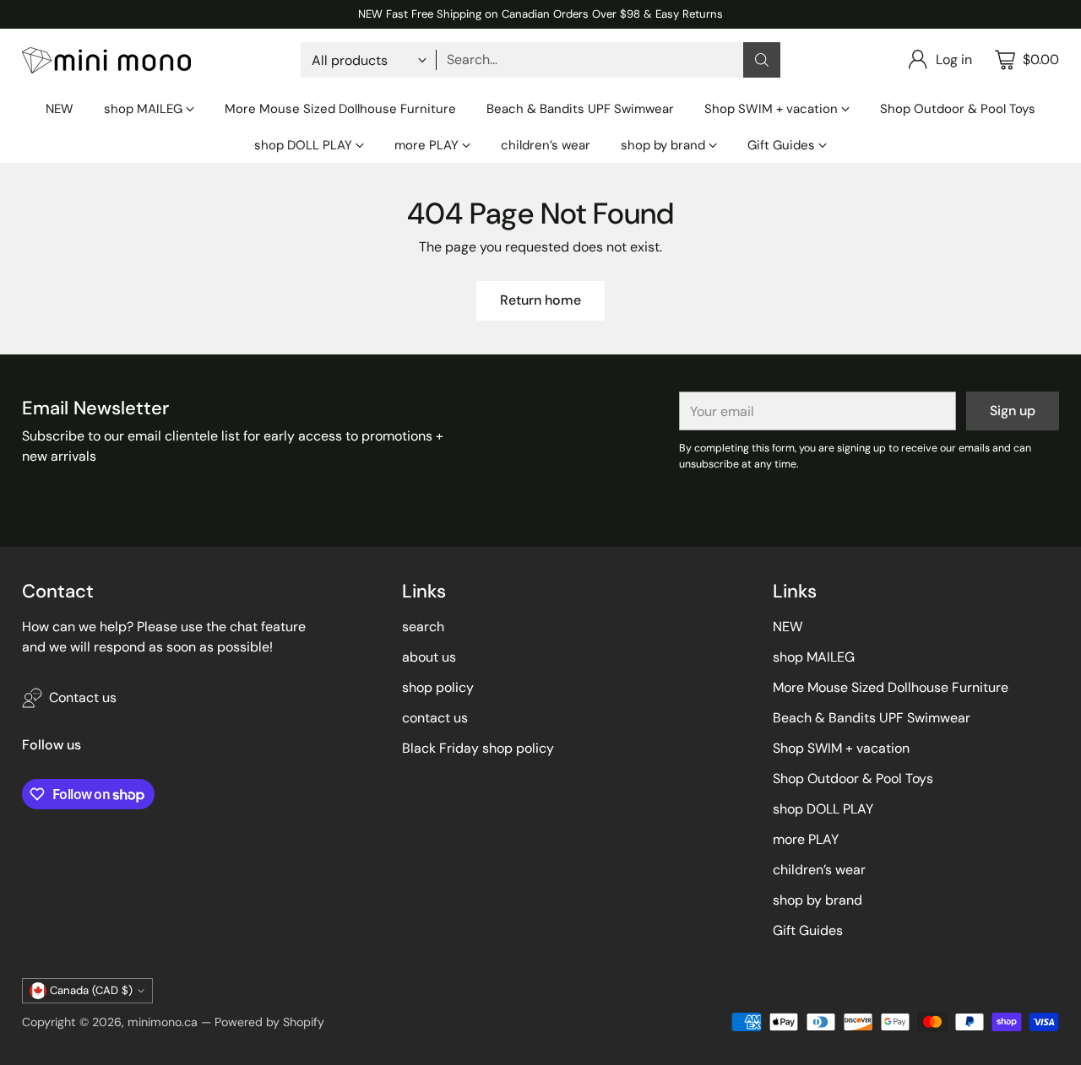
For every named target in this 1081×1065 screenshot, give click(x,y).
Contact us (83, 697)
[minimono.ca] (106, 60)
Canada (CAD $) (91, 990)
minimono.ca (163, 1022)
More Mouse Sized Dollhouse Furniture (890, 687)
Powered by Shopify (269, 1022)
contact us (435, 718)
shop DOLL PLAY (823, 809)
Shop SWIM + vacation (841, 748)
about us (429, 657)
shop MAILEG (814, 657)
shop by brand (817, 900)
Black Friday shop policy (478, 748)
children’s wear (819, 869)
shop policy (438, 687)
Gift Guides (808, 930)
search (423, 626)
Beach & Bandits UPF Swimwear (871, 718)
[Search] (761, 60)
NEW (787, 626)
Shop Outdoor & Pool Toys (853, 778)
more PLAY (806, 839)
